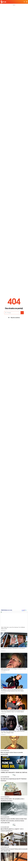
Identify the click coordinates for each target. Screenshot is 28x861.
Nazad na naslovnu (15, 317)
